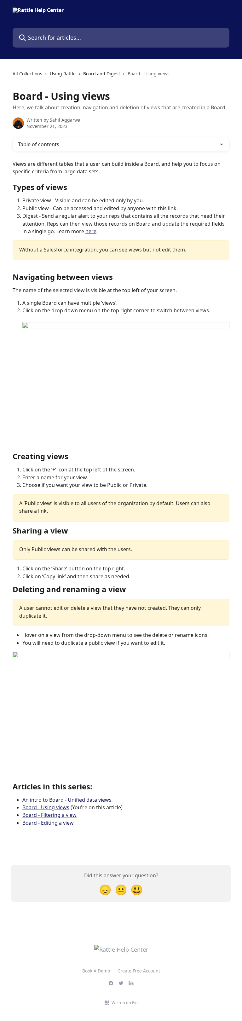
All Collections (27, 74)
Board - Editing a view (48, 822)
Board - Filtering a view (49, 814)
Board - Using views (45, 807)
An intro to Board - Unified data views (67, 799)
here (90, 231)
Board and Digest (101, 74)
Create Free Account (139, 971)
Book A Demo (96, 971)
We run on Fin (125, 1002)
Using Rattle (63, 74)
